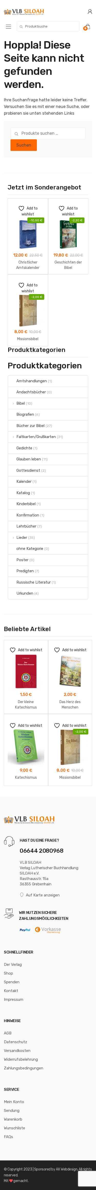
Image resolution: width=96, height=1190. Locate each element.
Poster (22, 560)
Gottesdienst (28, 470)
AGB (8, 1033)
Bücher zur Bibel (30, 425)
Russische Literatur (33, 582)
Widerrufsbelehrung (21, 1059)
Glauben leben (28, 459)
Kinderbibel (26, 504)
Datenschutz (15, 1042)
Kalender (23, 481)
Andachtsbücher (31, 392)
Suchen (23, 145)
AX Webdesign (66, 1169)
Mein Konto (14, 1102)
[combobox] (48, 26)
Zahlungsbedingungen (23, 1068)
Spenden (11, 982)
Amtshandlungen (31, 381)
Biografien (25, 414)
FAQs (8, 1136)
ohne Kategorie (29, 548)
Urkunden (24, 593)
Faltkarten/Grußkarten (36, 436)
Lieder (21, 537)
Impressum (13, 999)
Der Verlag (13, 964)
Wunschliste (14, 1128)
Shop (8, 973)
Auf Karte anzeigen (43, 895)
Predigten (25, 571)
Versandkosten (17, 1050)
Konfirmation (27, 515)
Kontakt (11, 990)
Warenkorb (13, 1119)
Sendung (11, 1110)
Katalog (23, 492)
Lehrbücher (26, 526)
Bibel (20, 403)
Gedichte (24, 448)
